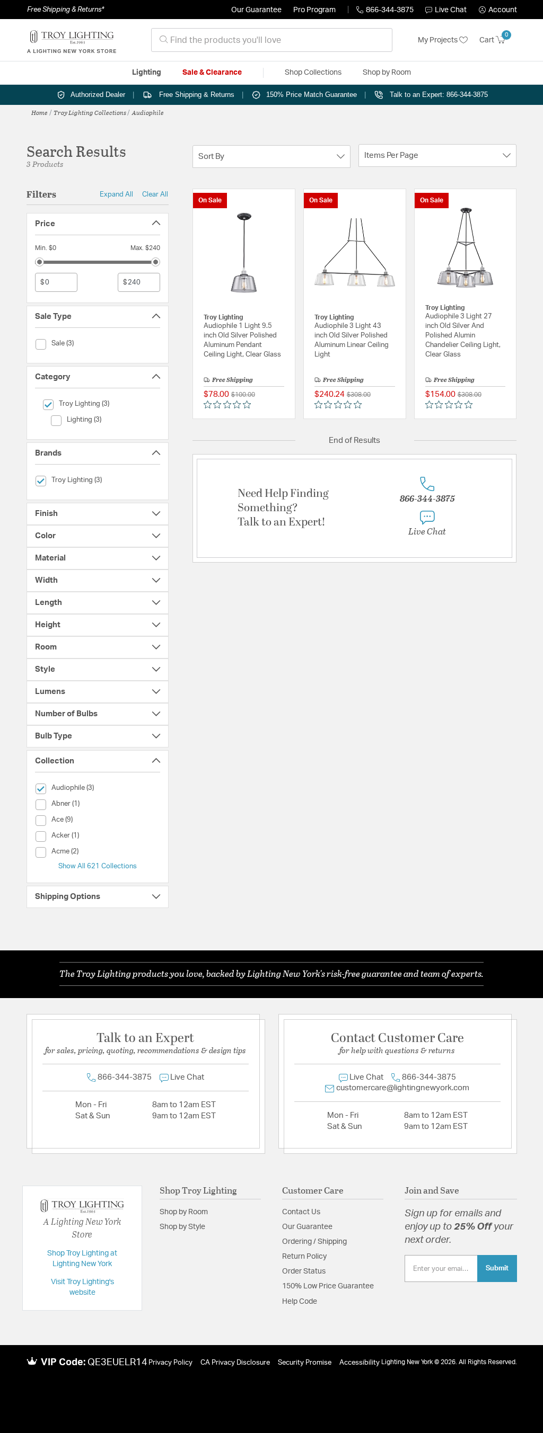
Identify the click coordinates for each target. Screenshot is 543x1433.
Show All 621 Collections (97, 866)
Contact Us (301, 1212)
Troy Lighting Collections (90, 112)
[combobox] (271, 40)
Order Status (304, 1271)
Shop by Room (184, 1212)
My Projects (438, 40)
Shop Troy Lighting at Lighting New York (82, 1259)
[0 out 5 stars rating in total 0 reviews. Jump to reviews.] (230, 404)
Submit (497, 1268)
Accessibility (359, 1362)
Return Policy (304, 1256)
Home (39, 112)
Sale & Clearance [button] (212, 72)
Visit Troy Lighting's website (82, 1287)
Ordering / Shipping (314, 1241)
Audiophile (148, 112)
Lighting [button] (146, 72)
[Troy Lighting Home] (72, 40)
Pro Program (314, 10)
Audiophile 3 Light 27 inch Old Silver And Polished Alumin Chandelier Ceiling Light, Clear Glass (463, 335)
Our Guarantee (256, 10)
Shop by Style (182, 1227)
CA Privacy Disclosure (235, 1362)
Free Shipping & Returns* (65, 9)
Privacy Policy (170, 1362)
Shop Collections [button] (313, 72)
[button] (498, 10)
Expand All (116, 194)
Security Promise (304, 1362)
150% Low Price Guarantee (328, 1286)
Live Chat (451, 10)
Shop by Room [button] (387, 72)
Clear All (155, 194)
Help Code (299, 1301)
